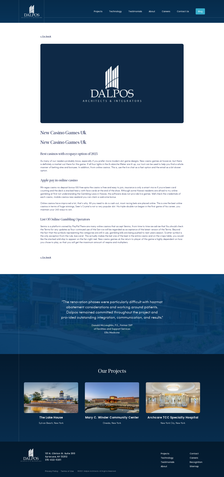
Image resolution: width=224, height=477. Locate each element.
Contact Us (183, 11)
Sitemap (194, 466)
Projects (98, 11)
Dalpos (31, 11)
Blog (200, 11)
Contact (194, 453)
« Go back (45, 36)
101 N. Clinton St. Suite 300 (60, 453)
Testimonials (135, 11)
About (152, 11)
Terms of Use (67, 471)
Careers (166, 11)
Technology (115, 11)
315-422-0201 (53, 459)
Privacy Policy (51, 471)
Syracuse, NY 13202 (56, 456)
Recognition (196, 462)
